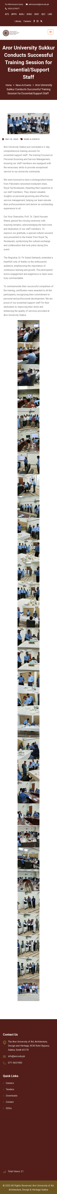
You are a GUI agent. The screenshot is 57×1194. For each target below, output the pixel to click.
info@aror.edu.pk (16, 1056)
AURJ (21, 14)
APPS (14, 14)
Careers (27, 21)
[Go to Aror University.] (9, 85)
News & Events (32, 139)
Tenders (10, 1089)
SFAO (29, 14)
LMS (50, 14)
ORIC (36, 14)
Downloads (11, 1095)
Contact (10, 1102)
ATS (7, 14)
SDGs (9, 1108)
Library (18, 21)
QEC (43, 14)
